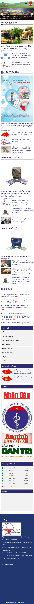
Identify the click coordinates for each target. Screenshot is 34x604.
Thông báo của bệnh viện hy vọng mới (14, 323)
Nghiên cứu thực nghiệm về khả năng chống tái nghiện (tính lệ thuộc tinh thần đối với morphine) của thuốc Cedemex (16, 193)
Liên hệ (5, 361)
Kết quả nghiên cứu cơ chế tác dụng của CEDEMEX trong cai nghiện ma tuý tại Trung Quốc (22, 210)
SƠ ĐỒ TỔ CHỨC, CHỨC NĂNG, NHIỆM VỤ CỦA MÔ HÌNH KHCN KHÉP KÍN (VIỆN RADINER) (21, 56)
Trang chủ (6, 332)
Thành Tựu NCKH (8, 336)
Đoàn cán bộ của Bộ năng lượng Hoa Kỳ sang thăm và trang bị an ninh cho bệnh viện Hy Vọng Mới (22, 219)
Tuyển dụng (6, 357)
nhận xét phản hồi (8, 352)
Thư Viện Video (7, 344)
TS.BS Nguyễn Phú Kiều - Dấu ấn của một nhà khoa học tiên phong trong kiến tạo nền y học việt (17, 125)
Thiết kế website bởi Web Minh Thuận (17, 602)
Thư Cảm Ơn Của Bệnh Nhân (11, 340)
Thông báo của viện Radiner (11, 313)
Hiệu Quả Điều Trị (7, 348)
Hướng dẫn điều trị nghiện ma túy (23, 377)
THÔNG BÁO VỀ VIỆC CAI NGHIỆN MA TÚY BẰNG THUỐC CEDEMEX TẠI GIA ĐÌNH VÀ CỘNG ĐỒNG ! (16, 308)
